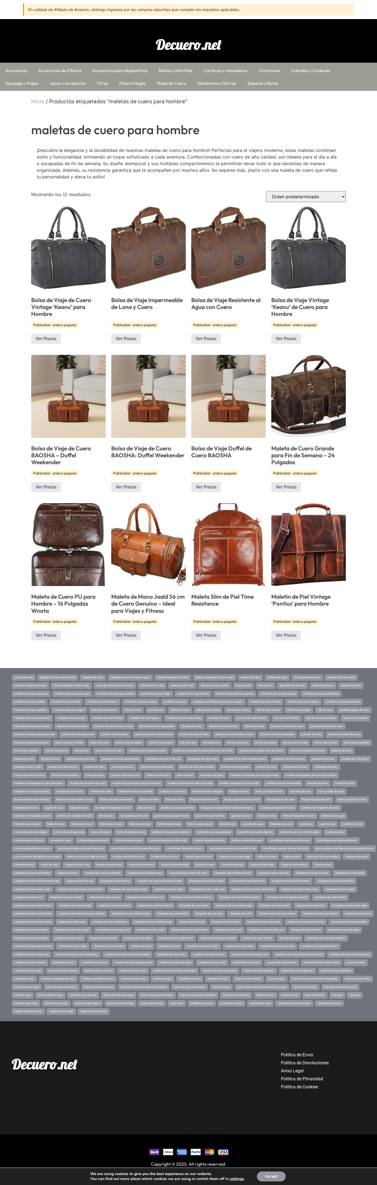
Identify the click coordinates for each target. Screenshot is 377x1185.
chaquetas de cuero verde (349, 873)
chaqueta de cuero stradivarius (110, 921)
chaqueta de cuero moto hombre (189, 929)
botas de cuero (276, 978)
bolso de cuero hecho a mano (340, 987)
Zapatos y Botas (262, 83)
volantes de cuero (250, 677)
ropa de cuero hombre (355, 718)
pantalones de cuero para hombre (120, 759)
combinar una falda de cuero (128, 856)
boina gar (355, 995)
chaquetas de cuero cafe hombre (33, 913)
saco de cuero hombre (286, 718)
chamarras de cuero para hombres (326, 938)
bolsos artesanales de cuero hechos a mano (261, 987)
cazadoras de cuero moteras (209, 954)
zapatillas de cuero (93, 677)
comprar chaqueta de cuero (209, 840)
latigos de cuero (79, 807)
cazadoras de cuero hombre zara (250, 954)
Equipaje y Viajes (22, 83)
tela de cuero (265, 685)
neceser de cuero (266, 767)
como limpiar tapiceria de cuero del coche (81, 848)
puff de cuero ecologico (129, 742)
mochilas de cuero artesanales (283, 783)
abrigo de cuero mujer (61, 1011)
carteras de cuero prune (133, 970)
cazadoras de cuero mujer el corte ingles (127, 954)
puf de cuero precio (237, 742)
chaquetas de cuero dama (193, 905)
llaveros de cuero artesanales (116, 799)
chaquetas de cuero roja (80, 881)
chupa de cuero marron (294, 864)
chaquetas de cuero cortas (274, 905)
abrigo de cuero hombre (94, 1011)
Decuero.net (188, 44)
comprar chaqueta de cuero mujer (168, 840)
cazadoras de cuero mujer (171, 954)
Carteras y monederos (226, 70)
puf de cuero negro (265, 742)
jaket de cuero (146, 807)
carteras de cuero (24, 978)
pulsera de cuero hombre (69, 742)
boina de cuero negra (26, 1003)
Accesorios (16, 70)
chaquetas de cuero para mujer (206, 881)
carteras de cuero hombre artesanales (174, 970)
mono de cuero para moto (125, 775)
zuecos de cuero (24, 677)
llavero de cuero (174, 799)
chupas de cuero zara (77, 864)
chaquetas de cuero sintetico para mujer (37, 881)
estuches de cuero (253, 824)
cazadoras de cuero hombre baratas (350, 954)
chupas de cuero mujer (109, 864)
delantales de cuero (281, 824)
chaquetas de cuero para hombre (335, 881)
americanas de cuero (329, 1003)
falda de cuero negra (169, 824)
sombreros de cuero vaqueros (31, 693)
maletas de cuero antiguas (207, 791)
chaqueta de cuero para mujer (263, 921)
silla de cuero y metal (208, 710)
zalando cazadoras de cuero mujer (214, 677)
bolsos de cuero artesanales (189, 987)
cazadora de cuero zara (94, 962)
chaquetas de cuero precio (115, 881)
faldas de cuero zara (333, 815)
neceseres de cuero (123, 767)
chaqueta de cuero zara (358, 913)
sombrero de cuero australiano (343, 701)
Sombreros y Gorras (216, 83)
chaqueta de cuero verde (72, 921)
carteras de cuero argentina (336, 970)
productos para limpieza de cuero (147, 750)
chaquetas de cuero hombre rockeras (191, 897)
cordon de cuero (335, 832)
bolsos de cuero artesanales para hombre (144, 987)
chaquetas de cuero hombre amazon (287, 897)
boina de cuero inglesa (87, 1003)
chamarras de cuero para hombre (33, 946)
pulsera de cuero (99, 742)
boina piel (337, 995)
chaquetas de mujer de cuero (312, 873)
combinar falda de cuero (164, 856)
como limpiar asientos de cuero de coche (285, 848)
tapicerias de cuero (323, 685)
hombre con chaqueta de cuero (75, 815)
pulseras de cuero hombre (194, 734)
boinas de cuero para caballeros (198, 995)
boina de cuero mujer (56, 1003)
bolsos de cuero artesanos (98, 987)
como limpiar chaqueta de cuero (184, 848)
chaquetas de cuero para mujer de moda (159, 881)
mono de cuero (185, 775)
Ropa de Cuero (171, 83)
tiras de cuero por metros (215, 685)
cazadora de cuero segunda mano (133, 962)
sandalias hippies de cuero (354, 710)
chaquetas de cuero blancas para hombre (82, 913)
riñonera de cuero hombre (223, 726)
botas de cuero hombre (248, 978)
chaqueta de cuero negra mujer (72, 929)
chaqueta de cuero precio (226, 921)
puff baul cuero (211, 742)
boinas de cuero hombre (236, 995)
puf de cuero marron (326, 742)
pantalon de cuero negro (355, 759)
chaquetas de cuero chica (310, 905)
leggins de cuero (54, 807)
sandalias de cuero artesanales (183, 718)
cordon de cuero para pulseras (214, 832)
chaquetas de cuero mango (104, 897)
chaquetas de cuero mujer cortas (300, 889)
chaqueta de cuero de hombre (31, 938)
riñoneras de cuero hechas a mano (113, 726)
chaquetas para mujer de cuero (145, 873)
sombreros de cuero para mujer (72, 693)
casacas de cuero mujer (28, 970)
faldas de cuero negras (27, 824)
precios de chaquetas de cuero (308, 750)
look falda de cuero (300, 791)
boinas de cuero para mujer (118, 995)
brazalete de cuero (218, 978)
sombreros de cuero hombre (193, 693)
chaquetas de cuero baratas (172, 913)
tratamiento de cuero (152, 685)
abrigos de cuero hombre (28, 1011)
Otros (102, 83)
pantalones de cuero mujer (203, 759)
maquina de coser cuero (69, 791)
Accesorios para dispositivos (120, 70)
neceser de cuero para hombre (197, 767)
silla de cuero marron (268, 710)
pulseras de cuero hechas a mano (234, 734)
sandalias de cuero (218, 718)
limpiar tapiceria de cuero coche (242, 799)
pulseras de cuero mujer (114, 734)
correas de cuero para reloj (69, 832)
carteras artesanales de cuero (58, 978)
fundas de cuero (267, 815)
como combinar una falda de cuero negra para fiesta (344, 848)
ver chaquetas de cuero (307, 677)
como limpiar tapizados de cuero (33, 848)
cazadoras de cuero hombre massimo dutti (299, 954)
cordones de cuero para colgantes (171, 832)
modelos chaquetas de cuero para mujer (190, 783)
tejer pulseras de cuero (292, 685)
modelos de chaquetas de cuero (87, 783)
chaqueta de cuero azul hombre (175, 938)
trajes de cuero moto (182, 685)
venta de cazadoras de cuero (30, 685)
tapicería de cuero (351, 685)
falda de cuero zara (140, 824)
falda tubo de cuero (82, 824)
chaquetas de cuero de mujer (75, 905)
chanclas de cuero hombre (257, 938)
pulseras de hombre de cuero (326, 726)
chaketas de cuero (169, 946)
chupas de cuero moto (141, 864)
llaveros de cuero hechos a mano (75, 799)
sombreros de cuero (175, 701)
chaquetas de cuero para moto (248, 881)
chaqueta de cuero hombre (306, 929)
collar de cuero (292, 856)
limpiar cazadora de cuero (352, 799)
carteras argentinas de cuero (98, 978)
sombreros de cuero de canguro (278, 693)
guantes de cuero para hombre (172, 815)
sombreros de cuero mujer (155, 693)
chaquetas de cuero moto (29, 897)
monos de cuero (95, 775)
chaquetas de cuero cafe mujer (349, 905)
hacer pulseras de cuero (134, 815)
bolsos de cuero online (357, 978)
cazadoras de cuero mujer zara (32, 954)
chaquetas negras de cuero (273, 873)
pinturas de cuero (24, 759)
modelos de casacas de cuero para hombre (137, 783)
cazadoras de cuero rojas (239, 946)
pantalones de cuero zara (81, 759)
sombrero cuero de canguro (69, 710)
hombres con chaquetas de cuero (320, 807)
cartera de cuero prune (133, 978)
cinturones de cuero (357, 856)
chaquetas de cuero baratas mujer (131, 913)
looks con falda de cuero (269, 791)
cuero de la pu (327, 824)
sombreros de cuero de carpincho (234, 693)
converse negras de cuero (29, 840)
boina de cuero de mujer (120, 1003)
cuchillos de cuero (352, 824)
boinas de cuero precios (83, 995)
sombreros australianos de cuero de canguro (218, 701)
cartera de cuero (162, 978)
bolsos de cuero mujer (27, 987)
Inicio (37, 101)
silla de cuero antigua (298, 710)
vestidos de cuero (277, 677)
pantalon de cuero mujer (28, 767)
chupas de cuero (205, 864)
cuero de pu (305, 824)
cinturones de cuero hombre (322, 856)
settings (237, 1178)
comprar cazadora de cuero (247, 840)
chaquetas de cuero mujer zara (207, 889)
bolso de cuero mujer (305, 987)
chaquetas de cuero (241, 913)
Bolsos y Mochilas (176, 70)
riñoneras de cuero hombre (72, 726)
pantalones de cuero (323, 759)
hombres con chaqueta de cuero (33, 815)
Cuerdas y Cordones (310, 70)
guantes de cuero (241, 815)
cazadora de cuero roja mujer (175, 962)
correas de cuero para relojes (31, 832)
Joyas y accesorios (67, 83)
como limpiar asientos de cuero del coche (232, 848)
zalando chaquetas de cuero (173, 677)
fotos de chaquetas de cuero (299, 815)
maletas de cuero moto (172, 791)
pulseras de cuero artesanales (277, 734)
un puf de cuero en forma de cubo (114, 685)
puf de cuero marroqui (295, 742)
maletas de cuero (239, 791)
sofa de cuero (155, 710)
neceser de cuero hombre (235, 767)
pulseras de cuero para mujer (78, 734)
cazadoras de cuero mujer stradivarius (77, 954)
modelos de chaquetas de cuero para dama (39, 783)
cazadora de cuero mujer (212, 962)
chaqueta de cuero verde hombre (33, 921)
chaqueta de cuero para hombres (305, 921)
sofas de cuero (132, 710)
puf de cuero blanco (57, 750)
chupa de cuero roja (232, 864)
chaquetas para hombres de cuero (188, 873)
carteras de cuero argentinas (298, 970)
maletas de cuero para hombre (136, 791)
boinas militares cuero (50, 995)
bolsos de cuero (221, 987)
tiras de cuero (243, 685)
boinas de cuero (265, 995)
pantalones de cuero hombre (289, 759)
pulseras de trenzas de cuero (287, 726)
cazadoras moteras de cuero (202, 946)
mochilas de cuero (317, 783)
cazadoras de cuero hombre (30, 962)
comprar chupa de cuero (128, 840)
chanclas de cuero (289, 938)
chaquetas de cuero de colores (155, 905)
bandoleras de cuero (201, 1003)
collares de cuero (267, 856)
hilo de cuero (106, 815)
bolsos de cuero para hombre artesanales (315, 978)
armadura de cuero (260, 1003)
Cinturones (269, 70)
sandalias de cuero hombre (107, 718)
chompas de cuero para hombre (102, 873)
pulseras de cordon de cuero (344, 734)
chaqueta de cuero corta (103, 938)
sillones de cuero (180, 710)
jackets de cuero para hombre (177, 807)
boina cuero (176, 1003)
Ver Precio (46, 338)
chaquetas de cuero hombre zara (145, 897)
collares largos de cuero (198, 856)
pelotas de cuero (50, 759)
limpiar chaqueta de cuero (316, 799)
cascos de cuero (355, 962)
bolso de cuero (23, 995)
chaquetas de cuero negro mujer (33, 889)
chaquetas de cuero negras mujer (128, 889)
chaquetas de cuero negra (168, 889)
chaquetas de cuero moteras (66, 897)
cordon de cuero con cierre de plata (299, 832)
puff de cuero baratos (161, 742)
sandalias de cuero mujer (71, 718)
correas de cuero (100, 832)
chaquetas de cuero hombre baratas (239, 897)
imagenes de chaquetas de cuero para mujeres (227, 807)
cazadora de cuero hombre (281, 962)
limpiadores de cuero (26, 807)
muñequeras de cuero (295, 767)
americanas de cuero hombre (294, 1003)
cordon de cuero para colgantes (255, 832)
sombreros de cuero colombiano (321, 693)
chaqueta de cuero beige (137, 938)
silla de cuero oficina (238, 710)
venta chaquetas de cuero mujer (71, 685)
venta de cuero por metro (341, 677)
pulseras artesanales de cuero (31, 742)
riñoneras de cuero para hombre (32, 726)
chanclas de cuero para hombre (217, 938)
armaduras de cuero (231, 1003)
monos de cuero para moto (29, 775)
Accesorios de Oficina (59, 70)
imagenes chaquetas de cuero (277, 807)
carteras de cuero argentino (259, 970)
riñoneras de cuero (191, 726)
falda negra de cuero (111, 824)
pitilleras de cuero (342, 750)
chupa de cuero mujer (262, 864)
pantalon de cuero (95, 767)
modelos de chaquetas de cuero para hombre (311, 775)
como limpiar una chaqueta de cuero (289, 840)
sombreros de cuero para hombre (115, 693)
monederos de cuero (211, 775)
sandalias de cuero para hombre (32, 718)
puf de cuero (82, 750)
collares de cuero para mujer (234, 856)
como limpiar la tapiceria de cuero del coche (135, 848)
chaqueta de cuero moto (228, 929)
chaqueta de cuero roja (192, 921)
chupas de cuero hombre (175, 864)
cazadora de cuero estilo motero (321, 962)
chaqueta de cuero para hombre (349, 921)
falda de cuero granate (200, 824)
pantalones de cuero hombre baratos (245, 759)
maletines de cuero (100, 791)
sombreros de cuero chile (66, 701)
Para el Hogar (132, 83)
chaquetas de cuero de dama (115, 905)
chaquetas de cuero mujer (339, 889)
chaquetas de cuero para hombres (291, 881)
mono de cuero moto (158, 775)
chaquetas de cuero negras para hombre (80, 889)
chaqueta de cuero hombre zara (266, 929)
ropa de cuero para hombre (321, 718)
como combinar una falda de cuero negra (37, 856)
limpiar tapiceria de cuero (281, 799)
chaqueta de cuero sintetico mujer (153, 921)
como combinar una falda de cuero (86, 856)
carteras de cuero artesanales (220, 970)
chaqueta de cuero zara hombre (320, 913)
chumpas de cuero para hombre (32, 873)
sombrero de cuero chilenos (303, 701)
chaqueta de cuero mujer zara (113, 929)
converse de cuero (61, 840)
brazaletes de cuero (190, 978)
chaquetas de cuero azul (208, 913)
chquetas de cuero (67, 873)
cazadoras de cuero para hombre (319, 946)
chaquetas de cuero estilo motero (33, 905)
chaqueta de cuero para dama (31, 929)
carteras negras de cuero (99, 970)
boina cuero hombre (152, 1003)
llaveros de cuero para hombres (32, 799)
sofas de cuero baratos (104, 710)
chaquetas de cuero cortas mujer (234, 905)
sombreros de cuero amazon (140, 701)
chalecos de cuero (141, 946)
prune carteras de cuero (109, 750)
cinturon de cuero (24, 864)
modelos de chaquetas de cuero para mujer (254, 775)
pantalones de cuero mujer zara (163, 759)
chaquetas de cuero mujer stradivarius (253, 889)
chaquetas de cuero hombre (330, 897)
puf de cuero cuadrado (356, 742)
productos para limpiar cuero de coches (261, 750)
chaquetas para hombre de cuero (232, 873)
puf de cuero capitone (27, 750)
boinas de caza (290, 995)
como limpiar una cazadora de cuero (337, 840)
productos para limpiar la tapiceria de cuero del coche (202, 750)
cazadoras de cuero (64, 962)
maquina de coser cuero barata (32, 791)
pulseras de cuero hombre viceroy (153, 734)
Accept (271, 1176)
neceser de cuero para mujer (157, 767)
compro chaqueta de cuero (93, 840)
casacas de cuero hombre (63, 970)
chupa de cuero (322, 864)
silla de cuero (325, 710)
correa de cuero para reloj (131, 832)
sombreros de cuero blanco (102, 701)
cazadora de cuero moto (246, 962)
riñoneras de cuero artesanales (157, 726)
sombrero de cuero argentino (31, 710)
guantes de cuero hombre (210, 815)
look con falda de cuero (331, 791)
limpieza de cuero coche (203, 799)
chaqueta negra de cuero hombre (277, 913)
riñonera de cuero (254, 726)
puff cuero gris (188, 742)
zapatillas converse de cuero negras (130, 677)
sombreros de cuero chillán (30, 701)
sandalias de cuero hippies (144, 718)
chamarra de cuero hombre (109, 946)
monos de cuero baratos (65, 775)
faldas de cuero (55, 824)
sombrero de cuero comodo (265, 701)
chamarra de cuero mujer (73, 946)
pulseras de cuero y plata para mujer (35, 734)
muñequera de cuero (326, 767)
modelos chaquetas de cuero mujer (239, 783)
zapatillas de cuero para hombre (57, 677)
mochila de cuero (344, 783)
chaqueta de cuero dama (69, 938)
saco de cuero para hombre (252, 718)
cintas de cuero (49, 864)
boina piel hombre (315, 995)
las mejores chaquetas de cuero (113, 807)
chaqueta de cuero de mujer (343, 929)
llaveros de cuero (149, 799)
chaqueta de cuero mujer (150, 929)
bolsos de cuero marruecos (61, 987)
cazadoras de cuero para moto (277, 946)
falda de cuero (227, 824)
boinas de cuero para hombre (157, 995)
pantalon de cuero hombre (63, 767)
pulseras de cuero (311, 734)
